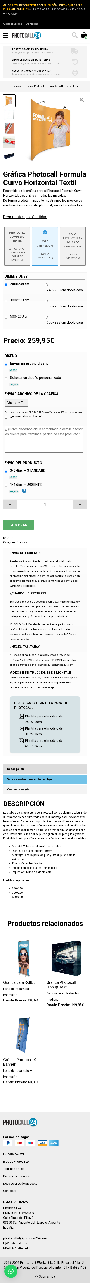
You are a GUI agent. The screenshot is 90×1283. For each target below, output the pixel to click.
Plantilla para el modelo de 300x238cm (44, 731)
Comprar (18, 525)
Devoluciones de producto (20, 1183)
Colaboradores (12, 23)
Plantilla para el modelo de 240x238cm (44, 719)
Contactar (32, 23)
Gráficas (22, 542)
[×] (10, 1271)
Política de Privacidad (17, 1176)
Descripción (15, 769)
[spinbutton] (45, 504)
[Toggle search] (74, 35)
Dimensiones (16, 276)
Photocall (54, 191)
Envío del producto (23, 463)
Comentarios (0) (18, 789)
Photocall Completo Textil (17, 246)
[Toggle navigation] (5, 35)
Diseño (11, 356)
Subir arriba (46, 1276)
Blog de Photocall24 (16, 1161)
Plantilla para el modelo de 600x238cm (44, 743)
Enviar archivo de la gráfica (32, 394)
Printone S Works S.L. (36, 1263)
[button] (10, 504)
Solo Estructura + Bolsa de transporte (72, 246)
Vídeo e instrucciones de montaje (29, 779)
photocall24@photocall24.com (25, 1238)
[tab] (45, 769)
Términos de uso (13, 1168)
